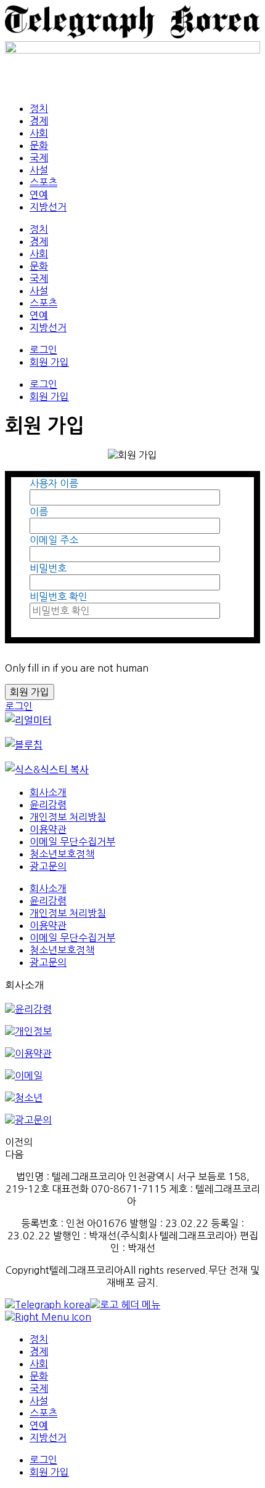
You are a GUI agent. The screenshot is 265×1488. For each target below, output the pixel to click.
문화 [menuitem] (39, 1376)
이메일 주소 (54, 540)
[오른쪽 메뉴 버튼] (48, 1317)
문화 (39, 145)
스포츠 (43, 182)
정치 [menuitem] (39, 1339)
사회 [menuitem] (39, 1364)
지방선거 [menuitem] (48, 1437)
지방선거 (48, 207)
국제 (39, 158)
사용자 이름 (54, 483)
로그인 (43, 350)
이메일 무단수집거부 (72, 842)
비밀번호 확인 (59, 596)
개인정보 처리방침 (68, 817)
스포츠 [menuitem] (43, 1413)
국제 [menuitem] (39, 1388)
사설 (39, 170)
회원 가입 (49, 362)
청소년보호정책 (62, 854)
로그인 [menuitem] (43, 1460)
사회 (39, 133)
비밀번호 (48, 568)
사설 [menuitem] (39, 1401)
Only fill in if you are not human (77, 668)
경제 (39, 121)
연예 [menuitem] (39, 1425)
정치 (39, 108)
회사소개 (48, 792)
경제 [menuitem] (39, 1351)
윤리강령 (48, 805)
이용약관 (48, 829)
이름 (39, 512)
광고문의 (48, 866)
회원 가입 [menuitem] (49, 1472)
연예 (39, 194)
